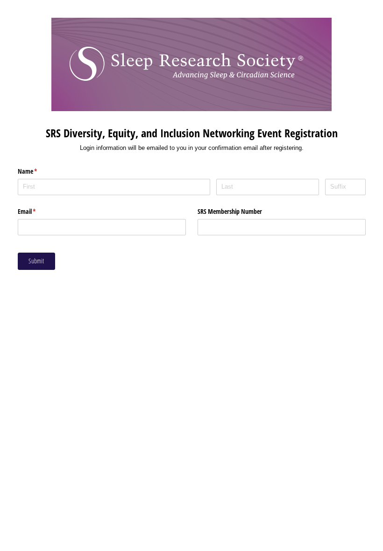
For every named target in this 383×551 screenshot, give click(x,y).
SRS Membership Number (230, 211)
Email (38, 211)
